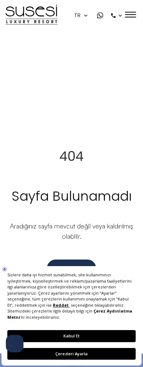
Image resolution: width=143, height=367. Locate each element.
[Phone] (117, 15)
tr (78, 15)
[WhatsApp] (100, 15)
